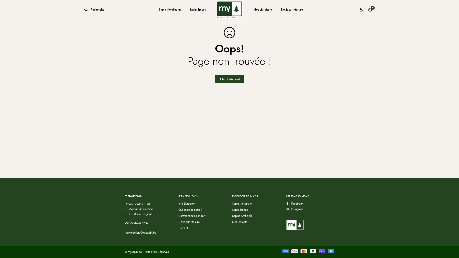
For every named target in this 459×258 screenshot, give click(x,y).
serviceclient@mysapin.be (140, 233)
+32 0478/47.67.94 (137, 223)
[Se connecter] (361, 10)
